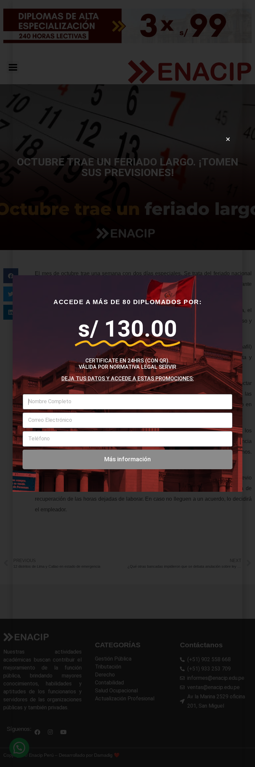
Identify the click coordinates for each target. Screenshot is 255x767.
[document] (127, 383)
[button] (227, 139)
